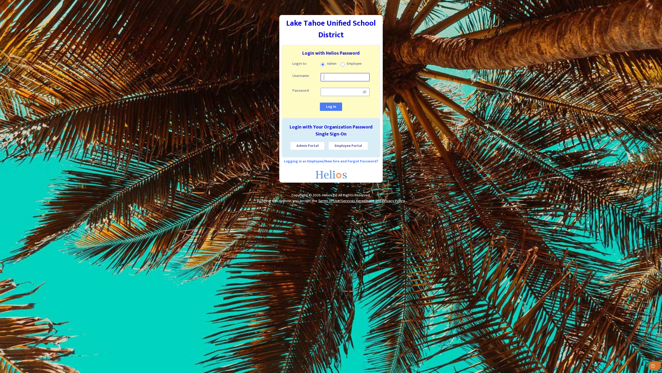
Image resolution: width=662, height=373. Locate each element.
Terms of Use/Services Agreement (346, 201)
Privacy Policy (393, 201)
